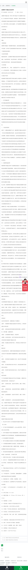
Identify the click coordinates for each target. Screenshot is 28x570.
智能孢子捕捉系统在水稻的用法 (12, 539)
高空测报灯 (2, 562)
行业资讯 (13, 5)
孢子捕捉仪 (8, 562)
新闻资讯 (8, 5)
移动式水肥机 (20, 560)
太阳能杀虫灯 (13, 560)
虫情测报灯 (7, 560)
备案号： (8, 564)
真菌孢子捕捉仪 (4, 15)
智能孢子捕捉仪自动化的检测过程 (12, 537)
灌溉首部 (25, 560)
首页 (3, 5)
